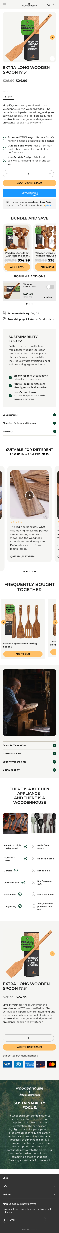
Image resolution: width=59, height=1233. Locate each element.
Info (5, 1186)
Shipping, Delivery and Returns (19, 423)
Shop (5, 1178)
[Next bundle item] (53, 250)
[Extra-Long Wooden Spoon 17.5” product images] (29, 953)
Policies (7, 1194)
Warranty (8, 431)
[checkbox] (50, 287)
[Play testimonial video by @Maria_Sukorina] (29, 495)
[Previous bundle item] (5, 250)
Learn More (48, 297)
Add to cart (23, 654)
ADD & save (17, 267)
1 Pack (8, 96)
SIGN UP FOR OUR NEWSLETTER (19, 1204)
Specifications (10, 415)
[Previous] (3, 622)
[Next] (52, 37)
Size (5, 92)
